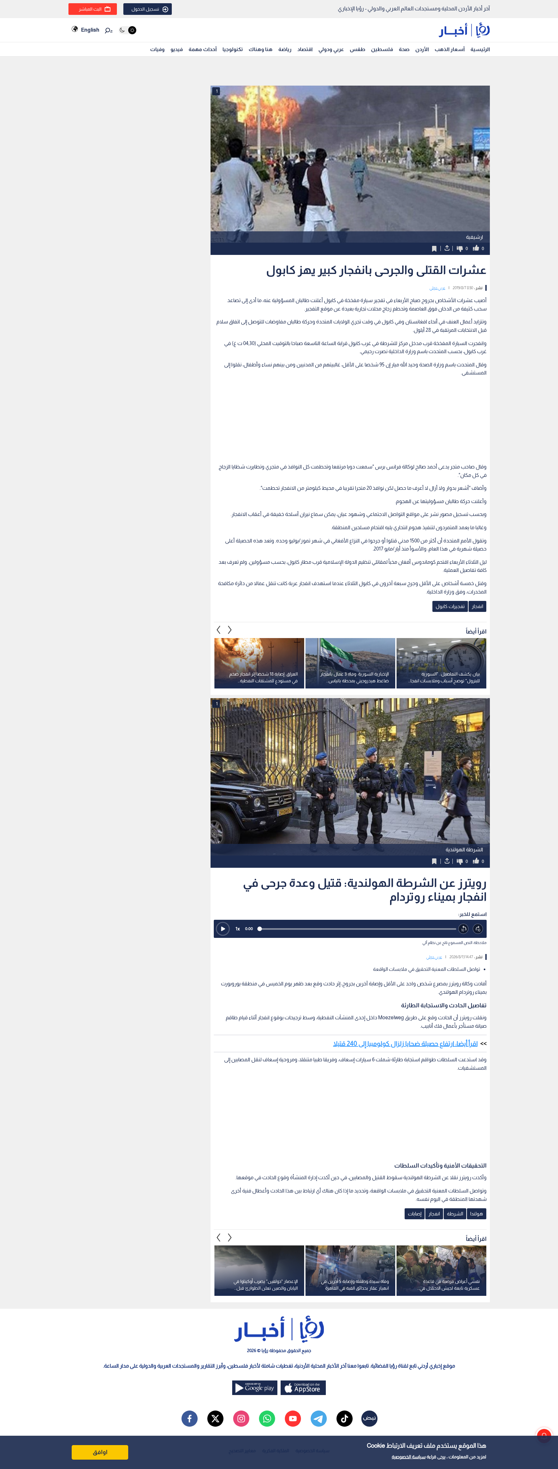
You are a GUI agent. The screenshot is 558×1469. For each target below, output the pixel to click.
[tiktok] (344, 1419)
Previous (230, 630)
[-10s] (463, 929)
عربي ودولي (331, 49)
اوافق (100, 1452)
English (90, 30)
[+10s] (478, 929)
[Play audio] (223, 929)
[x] (215, 1419)
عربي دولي (437, 288)
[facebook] (189, 1419)
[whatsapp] (267, 1419)
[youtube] (293, 1419)
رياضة (285, 49)
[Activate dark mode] (127, 30)
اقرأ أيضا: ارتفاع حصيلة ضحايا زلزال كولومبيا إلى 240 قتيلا (405, 1043)
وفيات (157, 49)
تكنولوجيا (232, 49)
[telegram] (319, 1419)
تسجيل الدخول (145, 9)
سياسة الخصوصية (409, 1456)
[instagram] (241, 1419)
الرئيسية (480, 49)
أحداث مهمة (203, 49)
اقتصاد (305, 49)
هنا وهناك (261, 49)
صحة (404, 49)
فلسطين (382, 49)
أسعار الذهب (450, 49)
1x (237, 928)
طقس (357, 49)
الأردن (422, 49)
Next (219, 630)
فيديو (176, 49)
